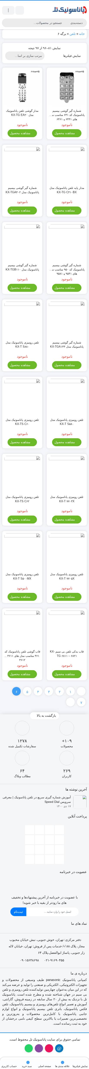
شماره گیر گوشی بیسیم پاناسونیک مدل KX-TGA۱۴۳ (67, 344)
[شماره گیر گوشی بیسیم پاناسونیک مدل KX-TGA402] (22, 165)
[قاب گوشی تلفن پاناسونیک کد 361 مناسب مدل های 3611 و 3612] (22, 628)
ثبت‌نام (18, 912)
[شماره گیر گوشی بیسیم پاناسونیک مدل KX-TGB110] (22, 242)
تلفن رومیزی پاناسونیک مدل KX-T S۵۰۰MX (22, 576)
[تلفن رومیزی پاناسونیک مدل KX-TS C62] (22, 474)
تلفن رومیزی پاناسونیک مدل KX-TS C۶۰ (22, 422)
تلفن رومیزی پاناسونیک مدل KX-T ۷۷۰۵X (66, 576)
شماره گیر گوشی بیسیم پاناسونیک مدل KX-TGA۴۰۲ (22, 190)
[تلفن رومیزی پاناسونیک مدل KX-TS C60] (22, 397)
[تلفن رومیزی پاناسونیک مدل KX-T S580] (67, 397)
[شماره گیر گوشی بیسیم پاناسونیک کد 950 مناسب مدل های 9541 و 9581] (67, 242)
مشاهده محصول (65, 133)
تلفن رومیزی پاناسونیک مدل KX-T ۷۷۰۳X (66, 499)
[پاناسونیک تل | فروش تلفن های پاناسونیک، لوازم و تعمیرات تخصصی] (69, 10)
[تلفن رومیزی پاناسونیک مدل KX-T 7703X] (67, 474)
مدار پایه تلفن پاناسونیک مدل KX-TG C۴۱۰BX (66, 190)
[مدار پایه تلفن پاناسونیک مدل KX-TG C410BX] (67, 165)
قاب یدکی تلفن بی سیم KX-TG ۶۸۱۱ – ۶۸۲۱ (67, 653)
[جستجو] (6, 23)
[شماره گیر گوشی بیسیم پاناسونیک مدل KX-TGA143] (67, 319)
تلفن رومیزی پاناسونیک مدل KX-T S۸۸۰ (22, 344)
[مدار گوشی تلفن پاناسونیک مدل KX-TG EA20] (22, 88)
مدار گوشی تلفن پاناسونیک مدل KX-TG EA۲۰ (22, 113)
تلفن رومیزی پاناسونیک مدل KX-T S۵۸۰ (66, 422)
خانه (82, 34)
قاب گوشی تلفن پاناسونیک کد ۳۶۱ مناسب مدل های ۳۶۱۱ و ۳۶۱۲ (22, 654)
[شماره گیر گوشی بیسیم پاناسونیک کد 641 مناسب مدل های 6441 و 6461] (67, 88)
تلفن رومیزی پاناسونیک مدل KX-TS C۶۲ (22, 499)
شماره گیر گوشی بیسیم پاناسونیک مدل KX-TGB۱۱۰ (22, 267)
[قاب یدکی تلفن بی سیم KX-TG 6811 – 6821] (67, 628)
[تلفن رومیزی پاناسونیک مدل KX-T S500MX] (22, 551)
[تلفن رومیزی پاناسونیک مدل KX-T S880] (22, 319)
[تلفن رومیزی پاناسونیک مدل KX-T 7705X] (67, 551)
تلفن (73, 34)
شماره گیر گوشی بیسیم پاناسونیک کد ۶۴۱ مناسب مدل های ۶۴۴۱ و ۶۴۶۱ (67, 113)
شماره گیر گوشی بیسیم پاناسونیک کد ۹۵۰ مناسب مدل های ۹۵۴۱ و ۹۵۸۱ (67, 268)
